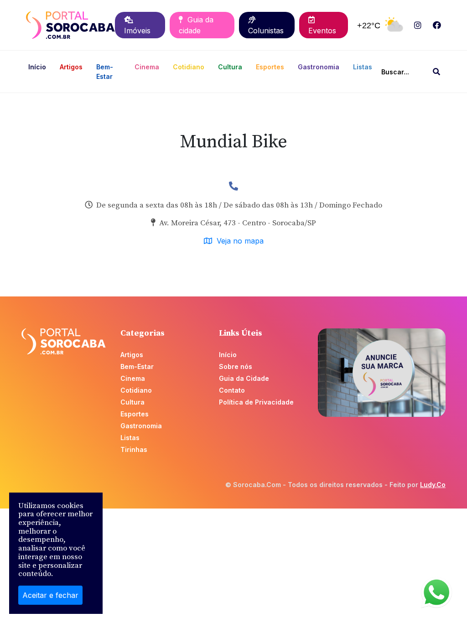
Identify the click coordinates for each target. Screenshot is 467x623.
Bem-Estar (104, 71)
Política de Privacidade (256, 402)
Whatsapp (436, 592)
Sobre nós (235, 366)
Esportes (270, 67)
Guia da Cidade (244, 378)
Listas (362, 67)
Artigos (71, 67)
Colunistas (266, 25)
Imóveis (137, 25)
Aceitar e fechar (50, 595)
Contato (232, 390)
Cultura (230, 67)
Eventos (322, 25)
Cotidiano (188, 67)
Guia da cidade (196, 25)
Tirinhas (133, 449)
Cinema (147, 67)
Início (37, 67)
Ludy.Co (433, 484)
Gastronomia (318, 67)
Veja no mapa (238, 240)
